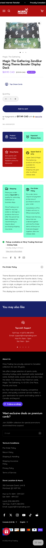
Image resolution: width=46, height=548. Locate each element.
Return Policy (8, 452)
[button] (23, 117)
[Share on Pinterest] (19, 257)
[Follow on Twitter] (11, 515)
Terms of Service (9, 472)
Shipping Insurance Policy (10, 462)
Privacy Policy (8, 468)
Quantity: (6, 94)
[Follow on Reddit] (37, 515)
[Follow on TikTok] (30, 515)
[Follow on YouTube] (24, 515)
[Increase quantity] (15, 98)
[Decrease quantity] (6, 98)
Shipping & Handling (11, 456)
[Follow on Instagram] (17, 515)
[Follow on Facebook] (4, 515)
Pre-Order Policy (9, 448)
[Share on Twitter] (15, 257)
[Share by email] (24, 257)
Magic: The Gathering (11, 57)
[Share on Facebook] (11, 257)
